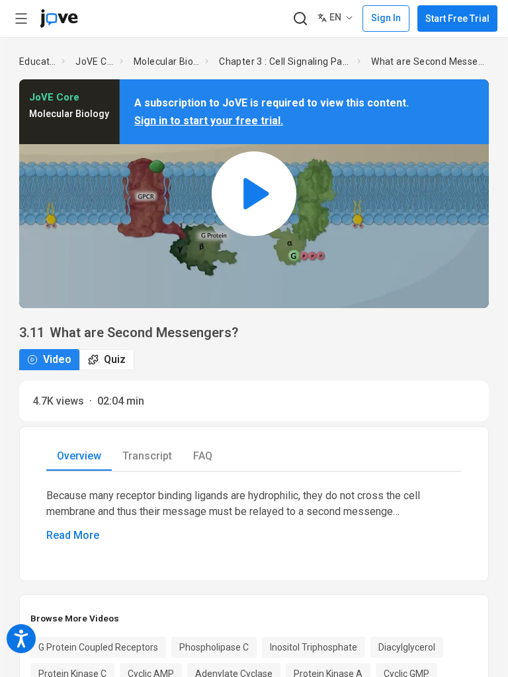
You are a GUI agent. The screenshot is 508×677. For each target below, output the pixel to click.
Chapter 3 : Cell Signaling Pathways (285, 61)
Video (57, 359)
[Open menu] (21, 18)
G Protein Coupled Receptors (98, 647)
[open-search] (300, 18)
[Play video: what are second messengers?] (254, 193)
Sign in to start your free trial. (208, 120)
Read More (72, 535)
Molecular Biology (167, 61)
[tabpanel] (254, 515)
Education (37, 61)
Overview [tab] (79, 456)
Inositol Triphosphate (313, 647)
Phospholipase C (214, 647)
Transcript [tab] (147, 456)
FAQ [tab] (202, 456)
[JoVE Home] (59, 18)
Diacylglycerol (406, 647)
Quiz (115, 359)
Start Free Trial (457, 18)
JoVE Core (94, 61)
